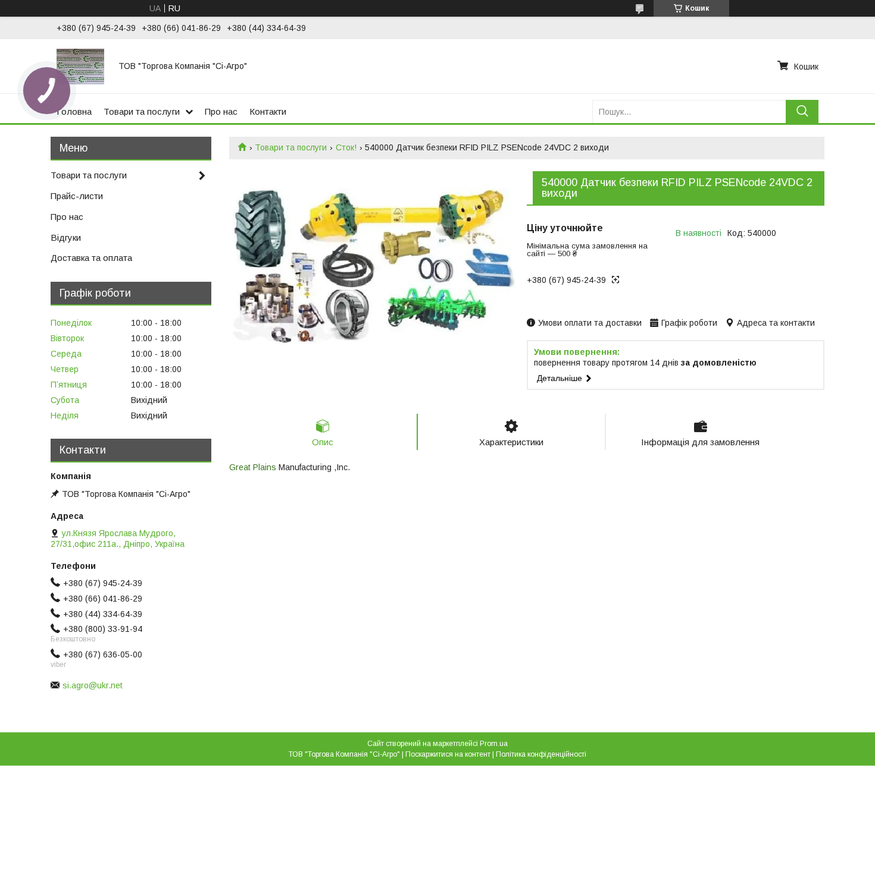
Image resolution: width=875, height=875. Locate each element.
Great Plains (252, 467)
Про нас (221, 111)
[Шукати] (802, 111)
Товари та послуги (142, 111)
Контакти (267, 111)
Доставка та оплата (91, 258)
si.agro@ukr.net (92, 685)
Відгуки (66, 237)
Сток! (346, 147)
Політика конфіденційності (541, 754)
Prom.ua (494, 743)
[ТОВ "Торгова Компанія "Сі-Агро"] (80, 66)
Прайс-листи (77, 196)
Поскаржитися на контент (447, 754)
